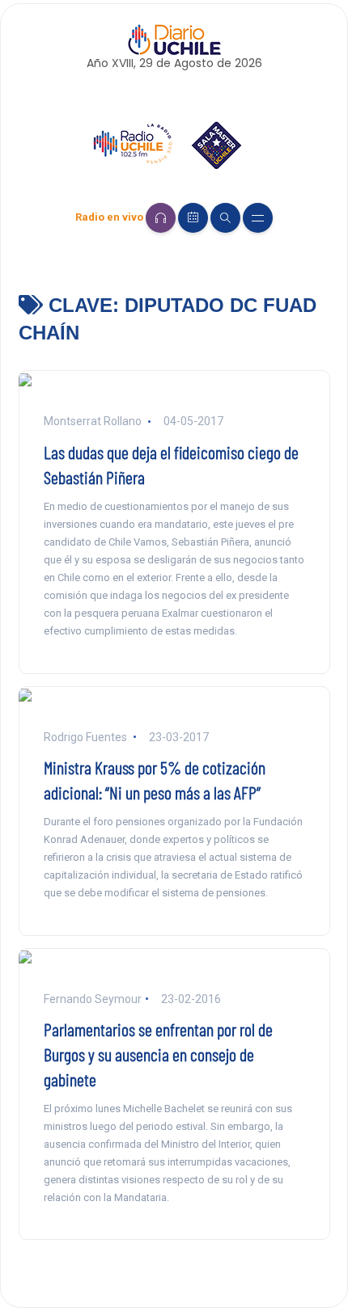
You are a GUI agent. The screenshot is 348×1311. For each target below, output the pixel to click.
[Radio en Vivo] (161, 218)
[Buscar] (225, 218)
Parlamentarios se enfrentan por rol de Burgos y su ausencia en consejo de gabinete (158, 1054)
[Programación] (193, 218)
